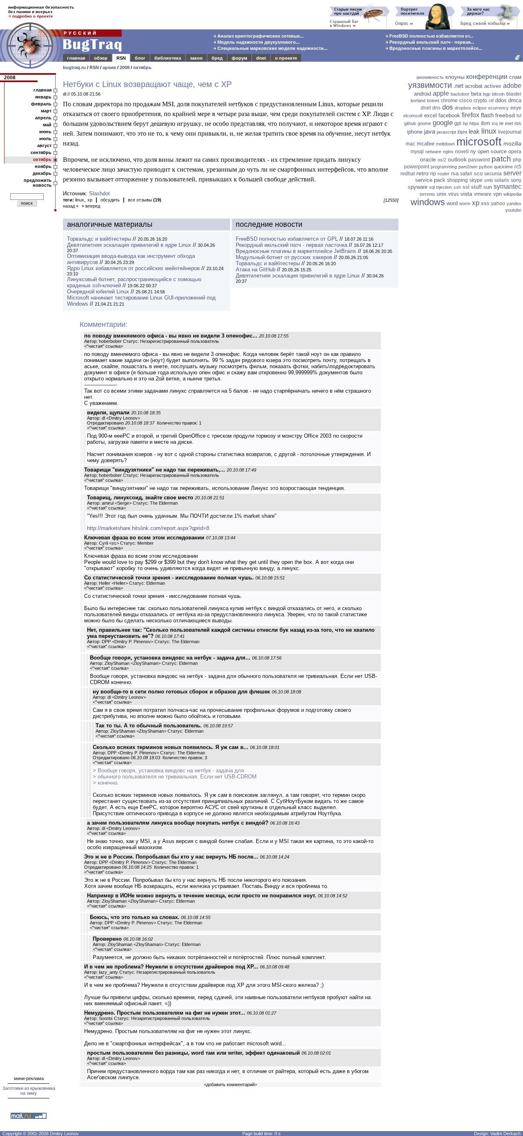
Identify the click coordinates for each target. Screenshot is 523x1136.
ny (473, 151)
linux (79, 199)
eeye (515, 108)
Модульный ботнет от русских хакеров (284, 257)
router (443, 173)
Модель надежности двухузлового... (257, 42)
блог (140, 58)
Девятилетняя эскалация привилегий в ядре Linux (129, 245)
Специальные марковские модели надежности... (271, 48)
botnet (433, 100)
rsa (454, 173)
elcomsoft (412, 115)
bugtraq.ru (74, 67)
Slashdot (99, 193)
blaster (513, 94)
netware (433, 151)
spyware (417, 187)
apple (441, 93)
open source (492, 151)
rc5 (517, 167)
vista (466, 193)
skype (476, 180)
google (443, 123)
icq (495, 123)
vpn (497, 194)
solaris (501, 180)
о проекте (286, 58)
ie (501, 123)
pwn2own (467, 166)
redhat (407, 174)
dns (436, 108)
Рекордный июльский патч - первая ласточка (291, 245)
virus (453, 194)
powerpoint (416, 167)
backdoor (460, 94)
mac (410, 144)
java (429, 131)
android (422, 94)
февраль (41, 103)
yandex (514, 203)
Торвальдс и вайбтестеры (99, 239)
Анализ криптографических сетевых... (260, 36)
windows (428, 202)
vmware (483, 194)
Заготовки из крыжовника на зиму (28, 1091)
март (46, 110)
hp (465, 123)
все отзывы (144, 199)
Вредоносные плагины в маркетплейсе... (435, 48)
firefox (470, 115)
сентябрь (41, 152)
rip (433, 174)
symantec (507, 186)
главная (76, 58)
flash (487, 115)
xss (485, 203)
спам (515, 77)
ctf (491, 100)
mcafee (425, 144)
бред (217, 58)
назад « (70, 205)
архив (109, 67)
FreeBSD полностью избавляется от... (430, 36)
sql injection (440, 187)
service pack (430, 180)
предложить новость (37, 183)
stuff (476, 187)
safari (466, 174)
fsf (518, 115)
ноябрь (43, 166)
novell (462, 151)
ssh (457, 187)
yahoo (498, 203)
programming (444, 166)
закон (196, 58)
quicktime (503, 166)
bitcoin (498, 94)
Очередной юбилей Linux (98, 291)
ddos (501, 100)
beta (476, 94)
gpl (457, 123)
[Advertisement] (461, 341)
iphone (414, 132)
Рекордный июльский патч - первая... (431, 42)
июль (45, 138)
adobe (512, 85)
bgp (486, 94)
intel (509, 123)
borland (418, 100)
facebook (449, 115)
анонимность (430, 77)
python (485, 166)
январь (43, 96)
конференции (486, 76)
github (410, 123)
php (517, 160)
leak (474, 131)
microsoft (479, 142)
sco (478, 173)
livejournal (509, 132)
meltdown (445, 143)
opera (514, 151)
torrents (427, 194)
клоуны (455, 77)
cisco (465, 100)
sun (487, 187)
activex (492, 86)
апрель (43, 117)
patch (501, 158)
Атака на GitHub (255, 269)
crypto (480, 100)
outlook (457, 159)
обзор (100, 58)
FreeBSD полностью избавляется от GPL (287, 239)
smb (488, 180)
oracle (428, 159)
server (512, 173)
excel (430, 115)
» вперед (91, 205)
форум (239, 58)
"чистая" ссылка (104, 346)
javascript (446, 132)
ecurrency (498, 107)
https (474, 123)
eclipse (480, 107)
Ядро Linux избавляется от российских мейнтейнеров (133, 268)
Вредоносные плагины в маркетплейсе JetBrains (296, 251)
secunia (493, 174)
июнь (45, 131)
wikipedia (512, 194)
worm (464, 203)
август (44, 145)
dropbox (463, 107)
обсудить (110, 199)
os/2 (442, 159)
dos (447, 107)
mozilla (512, 143)
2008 (125, 67)
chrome (449, 100)
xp (89, 199)
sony (516, 180)
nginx (448, 151)
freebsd (505, 115)
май (47, 124)
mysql (417, 151)
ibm (485, 123)
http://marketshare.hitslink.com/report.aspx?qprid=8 (148, 528)
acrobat (474, 86)
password (479, 160)
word (452, 203)
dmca (514, 100)
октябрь (142, 67)
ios (517, 123)
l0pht (462, 132)
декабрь (42, 173)
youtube (513, 210)
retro (422, 173)
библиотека (167, 58)
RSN (121, 58)
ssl (466, 187)
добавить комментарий (230, 1084)
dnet (261, 58)
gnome (424, 123)
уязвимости (430, 85)
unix (442, 194)
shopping (457, 180)
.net (458, 85)
